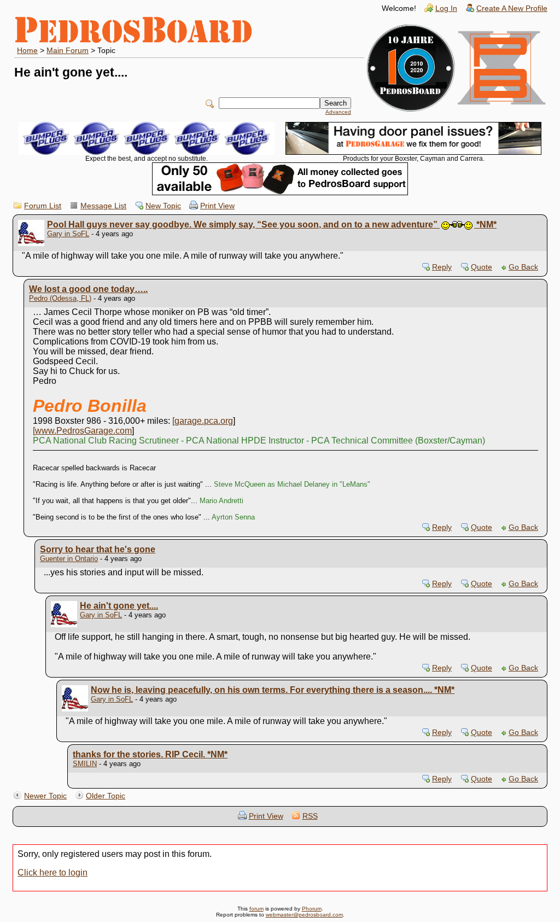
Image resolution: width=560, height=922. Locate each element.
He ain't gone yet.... (119, 605)
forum (256, 909)
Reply (442, 267)
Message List (103, 206)
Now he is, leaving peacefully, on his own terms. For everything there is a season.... (272, 690)
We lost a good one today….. (88, 289)
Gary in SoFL (68, 234)
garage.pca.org (203, 420)
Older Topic (105, 796)
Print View (217, 206)
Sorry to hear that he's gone (97, 549)
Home (27, 50)
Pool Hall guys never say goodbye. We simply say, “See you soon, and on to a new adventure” (272, 224)
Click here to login (53, 872)
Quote (481, 267)
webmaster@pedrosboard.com (304, 915)
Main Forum (67, 50)
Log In (446, 8)
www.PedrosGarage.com (83, 430)
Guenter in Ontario (69, 559)
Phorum (312, 909)
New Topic (163, 206)
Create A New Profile (511, 8)
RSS (310, 816)
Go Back (523, 267)
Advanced (338, 112)
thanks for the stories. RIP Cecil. (150, 754)
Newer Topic (45, 796)
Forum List (42, 206)
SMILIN (85, 764)
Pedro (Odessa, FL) (60, 298)
